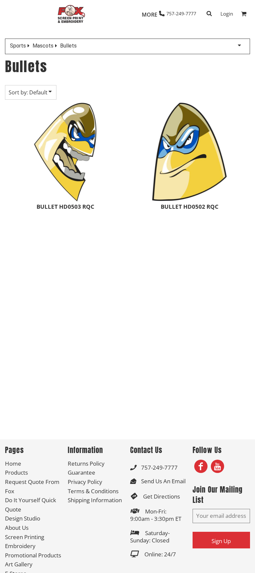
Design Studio (22, 518)
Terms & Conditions (93, 491)
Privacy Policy (85, 482)
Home (13, 463)
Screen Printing (24, 537)
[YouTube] (217, 466)
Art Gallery (19, 564)
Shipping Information (95, 500)
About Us (17, 527)
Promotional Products (33, 555)
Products (16, 472)
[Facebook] (201, 466)
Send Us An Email (163, 481)
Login (226, 13)
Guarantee (81, 472)
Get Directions (161, 496)
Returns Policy (86, 463)
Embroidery (20, 546)
